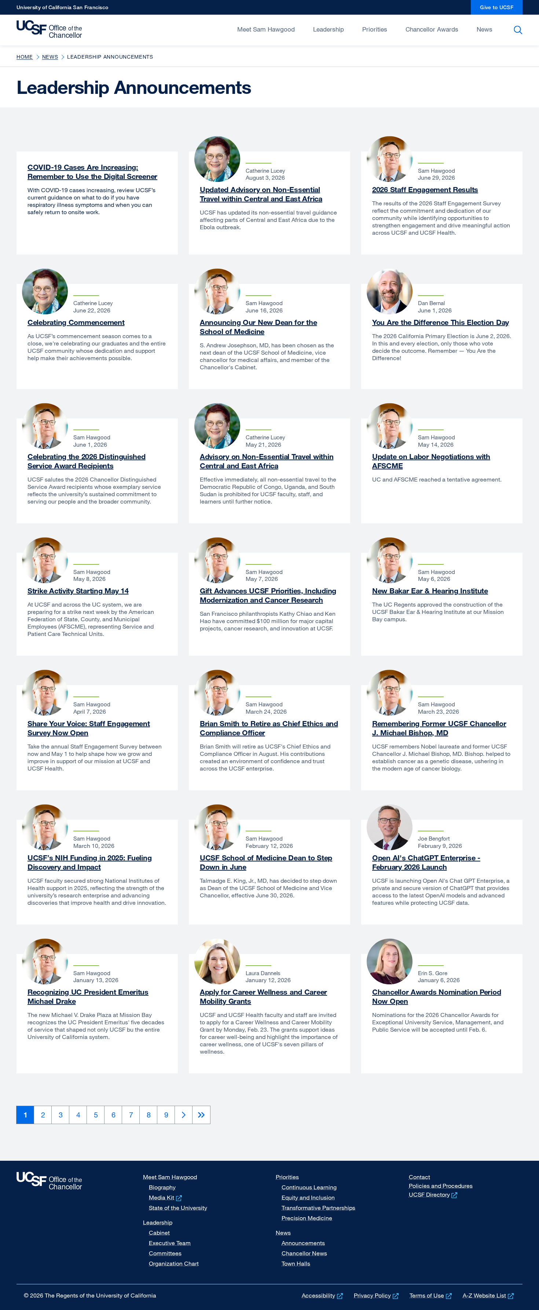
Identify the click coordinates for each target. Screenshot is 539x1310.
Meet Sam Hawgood (266, 29)
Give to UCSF (501, 9)
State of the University (178, 1207)
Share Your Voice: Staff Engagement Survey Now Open (88, 728)
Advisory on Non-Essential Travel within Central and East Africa (266, 461)
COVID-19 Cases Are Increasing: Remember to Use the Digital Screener (92, 171)
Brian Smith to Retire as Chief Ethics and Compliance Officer (269, 728)
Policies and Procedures (441, 1185)
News (484, 29)
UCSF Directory (434, 1194)
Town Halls (296, 1263)
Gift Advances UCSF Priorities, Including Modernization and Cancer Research (268, 595)
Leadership (328, 29)
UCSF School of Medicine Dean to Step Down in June (266, 862)
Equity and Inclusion (308, 1197)
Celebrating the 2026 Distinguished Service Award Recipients (86, 461)
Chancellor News (304, 1253)
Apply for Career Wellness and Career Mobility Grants (263, 996)
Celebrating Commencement (75, 322)
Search (519, 30)
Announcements (303, 1243)
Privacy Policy (377, 1295)
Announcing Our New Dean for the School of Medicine (258, 327)
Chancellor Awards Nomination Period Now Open (436, 996)
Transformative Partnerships (318, 1207)
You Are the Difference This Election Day (440, 322)
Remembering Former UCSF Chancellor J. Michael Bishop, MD (439, 728)
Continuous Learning (309, 1187)
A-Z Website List (489, 1295)
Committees (165, 1253)
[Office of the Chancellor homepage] (51, 29)
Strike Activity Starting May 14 (77, 590)
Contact (419, 1177)
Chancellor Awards (432, 29)
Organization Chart (174, 1263)
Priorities (374, 29)
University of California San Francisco (62, 9)
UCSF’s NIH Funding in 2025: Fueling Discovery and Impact (89, 862)
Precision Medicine (307, 1218)
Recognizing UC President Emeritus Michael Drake (87, 996)
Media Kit (166, 1197)
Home (24, 57)
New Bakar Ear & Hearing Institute (430, 590)
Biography (162, 1187)
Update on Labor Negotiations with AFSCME (431, 461)
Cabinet (159, 1232)
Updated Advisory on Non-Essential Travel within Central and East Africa (261, 194)
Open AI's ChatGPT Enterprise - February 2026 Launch (426, 862)
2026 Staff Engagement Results (425, 189)
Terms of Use (431, 1295)
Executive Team (170, 1243)
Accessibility (323, 1295)
